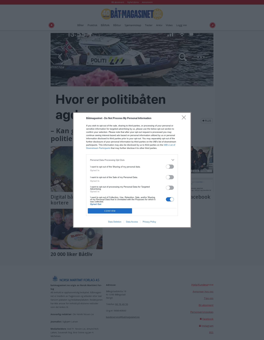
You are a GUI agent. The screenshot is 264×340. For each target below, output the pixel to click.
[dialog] (132, 170)
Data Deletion (114, 222)
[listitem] (132, 160)
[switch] (170, 167)
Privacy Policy (149, 222)
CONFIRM (110, 211)
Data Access (132, 222)
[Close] (185, 118)
